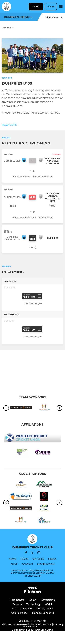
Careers (17, 604)
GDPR (48, 604)
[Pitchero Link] (32, 592)
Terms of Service (22, 608)
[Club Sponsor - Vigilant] (21, 484)
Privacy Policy (44, 608)
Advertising (48, 600)
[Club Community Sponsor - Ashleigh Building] (21, 497)
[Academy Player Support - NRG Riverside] (44, 509)
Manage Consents (43, 612)
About (32, 600)
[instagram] (38, 553)
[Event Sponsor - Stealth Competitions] (44, 497)
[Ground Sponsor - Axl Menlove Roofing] (44, 484)
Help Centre (17, 600)
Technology (33, 604)
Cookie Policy (19, 612)
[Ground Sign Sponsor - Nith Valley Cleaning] (44, 520)
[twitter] (32, 553)
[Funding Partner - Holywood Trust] (44, 408)
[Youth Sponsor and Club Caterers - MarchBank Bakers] (21, 408)
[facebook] (26, 553)
